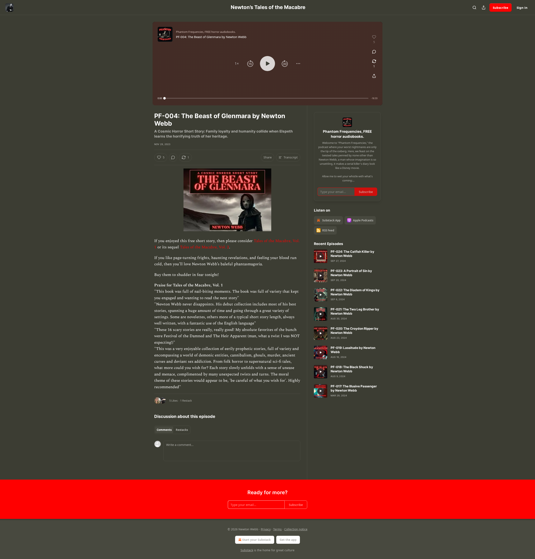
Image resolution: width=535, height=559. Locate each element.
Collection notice (295, 529)
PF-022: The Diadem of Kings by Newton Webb (355, 292)
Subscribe (500, 7)
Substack (247, 550)
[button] (237, 63)
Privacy (266, 529)
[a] (320, 256)
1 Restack (186, 400)
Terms (277, 529)
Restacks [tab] (182, 430)
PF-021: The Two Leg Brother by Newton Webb (355, 311)
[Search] (474, 7)
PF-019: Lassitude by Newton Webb (353, 350)
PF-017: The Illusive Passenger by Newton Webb (354, 388)
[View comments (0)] (374, 51)
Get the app (288, 540)
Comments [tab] (164, 430)
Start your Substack (256, 540)
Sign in (522, 7)
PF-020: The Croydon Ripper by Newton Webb (354, 331)
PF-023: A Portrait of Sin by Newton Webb (351, 273)
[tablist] (172, 430)
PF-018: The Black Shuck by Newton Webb (352, 369)
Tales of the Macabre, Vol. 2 (204, 247)
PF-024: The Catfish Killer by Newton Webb (352, 254)
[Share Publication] (483, 7)
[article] (347, 256)
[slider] (266, 98)
